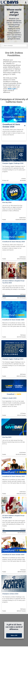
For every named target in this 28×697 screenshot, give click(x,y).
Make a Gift (14, 635)
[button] (26, 2)
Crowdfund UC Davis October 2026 (11, 125)
